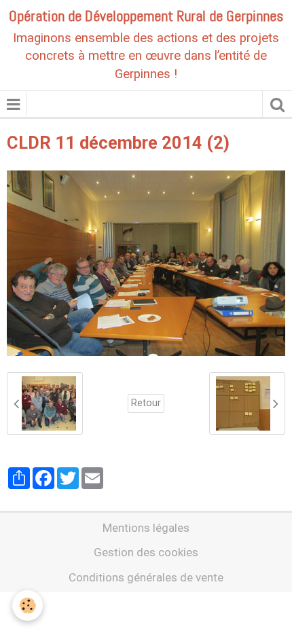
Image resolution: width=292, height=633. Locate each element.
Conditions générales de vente (146, 577)
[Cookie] (27, 605)
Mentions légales (146, 528)
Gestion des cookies (146, 552)
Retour (146, 403)
